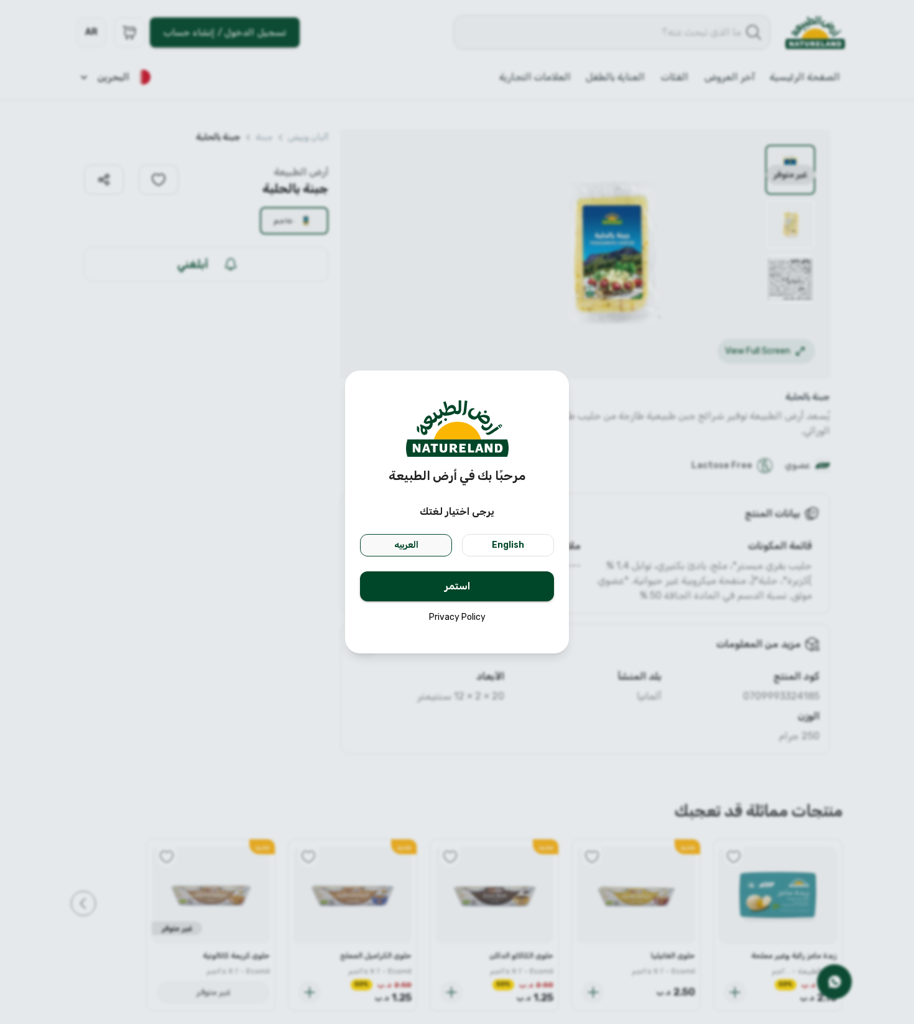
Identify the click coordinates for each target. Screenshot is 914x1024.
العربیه (406, 545)
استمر (457, 586)
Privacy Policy (457, 617)
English (508, 545)
